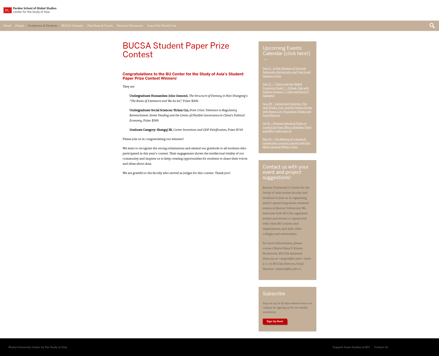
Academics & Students (43, 25)
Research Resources (130, 25)
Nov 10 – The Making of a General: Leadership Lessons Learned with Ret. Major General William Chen (287, 143)
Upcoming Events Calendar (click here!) (286, 50)
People (19, 25)
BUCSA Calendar (72, 25)
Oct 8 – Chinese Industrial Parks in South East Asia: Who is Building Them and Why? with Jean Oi (287, 127)
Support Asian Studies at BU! (351, 347)
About (7, 25)
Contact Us (381, 347)
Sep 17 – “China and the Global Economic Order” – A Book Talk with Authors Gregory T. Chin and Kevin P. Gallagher (286, 89)
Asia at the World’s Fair (161, 25)
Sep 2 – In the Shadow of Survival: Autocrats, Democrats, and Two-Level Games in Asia (287, 72)
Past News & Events (100, 25)
